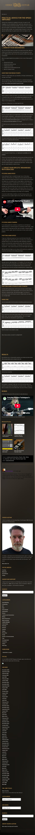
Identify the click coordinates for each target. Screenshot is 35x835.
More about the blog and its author (10, 826)
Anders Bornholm (10, 460)
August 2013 (5, 711)
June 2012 (4, 732)
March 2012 (4, 737)
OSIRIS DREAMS (6, 622)
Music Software (5, 620)
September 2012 (5, 727)
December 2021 (5, 682)
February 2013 (5, 718)
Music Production (6, 618)
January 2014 (5, 703)
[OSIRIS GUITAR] (3, 663)
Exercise (7, 458)
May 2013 (4, 712)
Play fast (18, 458)
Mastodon (4, 571)
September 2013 (5, 709)
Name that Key (5, 790)
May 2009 (4, 784)
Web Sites (4, 645)
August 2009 (5, 780)
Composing (4, 604)
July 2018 (4, 695)
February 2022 (5, 678)
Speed (21, 458)
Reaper (3, 631)
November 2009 (5, 775)
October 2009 (5, 777)
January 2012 (5, 741)
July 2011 (4, 752)
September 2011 (5, 748)
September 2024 (5, 671)
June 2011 (4, 754)
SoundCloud (5, 573)
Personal (4, 625)
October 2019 (5, 691)
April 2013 (4, 714)
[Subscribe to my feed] (2, 652)
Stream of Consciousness (8, 636)
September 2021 (5, 686)
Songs (3, 634)
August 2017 (5, 696)
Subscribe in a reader (7, 652)
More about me (5, 563)
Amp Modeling (5, 602)
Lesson (14, 458)
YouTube (4, 570)
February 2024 (5, 673)
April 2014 (4, 700)
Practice (21, 457)
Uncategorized (5, 640)
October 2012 (5, 725)
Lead (11, 458)
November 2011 (5, 745)
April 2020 (4, 689)
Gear (3, 607)
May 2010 (4, 768)
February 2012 (5, 739)
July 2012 (4, 730)
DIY (3, 606)
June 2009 (4, 782)
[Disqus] (17, 489)
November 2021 (5, 684)
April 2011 (4, 757)
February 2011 (5, 761)
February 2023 (5, 675)
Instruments (5, 611)
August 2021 (5, 687)
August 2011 (5, 750)
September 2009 (5, 779)
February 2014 (5, 702)
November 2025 (5, 669)
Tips (25, 458)
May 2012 (4, 734)
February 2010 (5, 771)
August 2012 (5, 729)
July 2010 (4, 766)
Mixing (3, 616)
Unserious (4, 641)
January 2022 (5, 680)
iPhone (3, 613)
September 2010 (5, 764)
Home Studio (5, 609)
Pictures (4, 627)
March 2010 (4, 770)
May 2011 (4, 755)
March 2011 (4, 759)
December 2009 (5, 773)
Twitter (3, 575)
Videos (27, 457)
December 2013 (5, 705)
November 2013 (5, 707)
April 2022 (4, 677)
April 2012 (4, 736)
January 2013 (5, 720)
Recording (4, 633)
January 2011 (5, 763)
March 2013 (4, 716)
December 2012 (5, 721)
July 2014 (4, 698)
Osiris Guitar (5, 624)
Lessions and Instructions (13, 457)
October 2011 (5, 746)
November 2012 (5, 723)
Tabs (24, 457)
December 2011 (5, 743)
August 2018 (5, 693)
